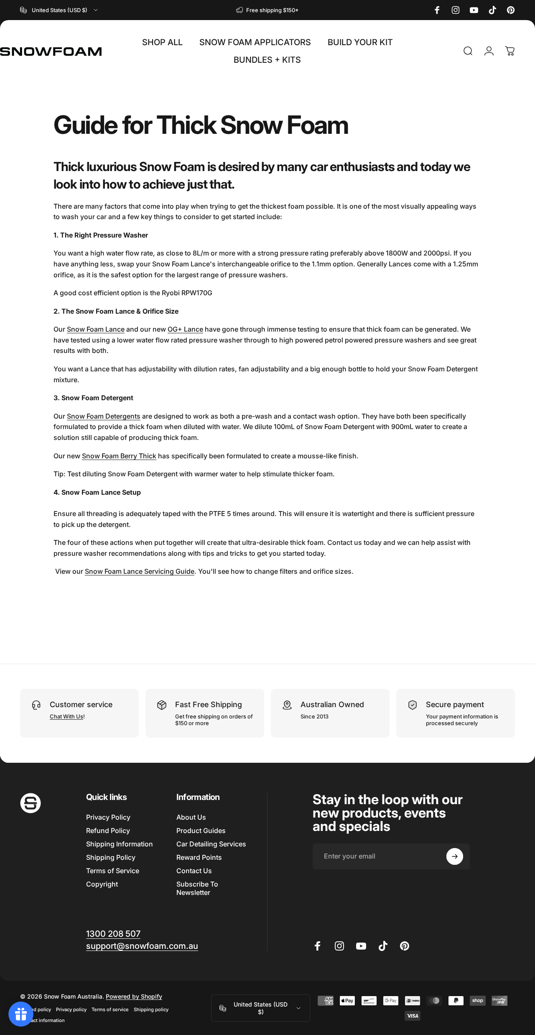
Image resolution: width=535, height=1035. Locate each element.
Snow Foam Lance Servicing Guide (139, 571)
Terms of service (110, 1009)
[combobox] (59, 10)
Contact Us (194, 870)
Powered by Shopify (134, 996)
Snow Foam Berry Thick (119, 456)
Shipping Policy (110, 857)
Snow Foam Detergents (103, 416)
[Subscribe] (454, 856)
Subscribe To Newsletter (197, 888)
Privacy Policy (108, 817)
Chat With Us (66, 716)
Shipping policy (151, 1009)
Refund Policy (108, 830)
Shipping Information (119, 844)
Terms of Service (112, 870)
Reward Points (199, 857)
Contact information (42, 1020)
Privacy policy (71, 1009)
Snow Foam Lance (96, 329)
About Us (191, 817)
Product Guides (201, 830)
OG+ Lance (185, 329)
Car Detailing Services (211, 844)
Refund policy (35, 1009)
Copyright (102, 884)
